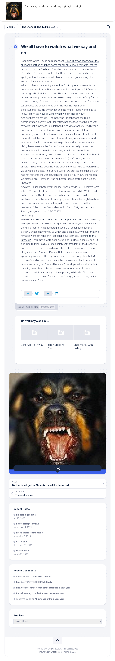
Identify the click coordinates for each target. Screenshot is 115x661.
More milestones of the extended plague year (47, 588)
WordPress (56, 652)
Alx (73, 652)
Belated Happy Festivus (27, 524)
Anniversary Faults (42, 576)
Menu (9, 27)
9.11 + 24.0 (21, 541)
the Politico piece (68, 85)
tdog (36, 307)
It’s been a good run (26, 515)
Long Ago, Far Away (32, 344)
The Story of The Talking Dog (38, 27)
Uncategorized (47, 307)
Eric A (19, 582)
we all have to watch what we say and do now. (58, 113)
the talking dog (23, 593)
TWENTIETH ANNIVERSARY (38, 582)
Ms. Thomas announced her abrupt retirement (56, 219)
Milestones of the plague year (49, 593)
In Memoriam (22, 550)
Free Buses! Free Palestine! (29, 533)
